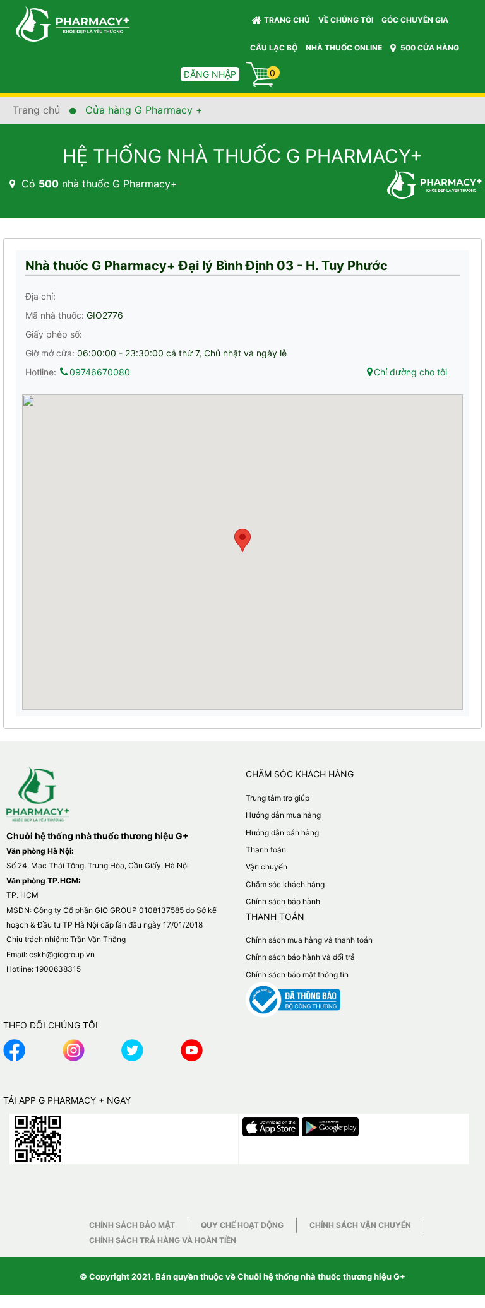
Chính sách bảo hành (283, 901)
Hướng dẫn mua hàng (283, 815)
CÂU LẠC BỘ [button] (273, 47)
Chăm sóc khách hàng (285, 884)
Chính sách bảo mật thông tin (297, 974)
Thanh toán (266, 849)
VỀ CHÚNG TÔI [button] (345, 20)
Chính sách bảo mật (132, 1225)
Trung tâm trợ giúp (277, 798)
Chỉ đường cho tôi (410, 372)
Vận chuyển (266, 866)
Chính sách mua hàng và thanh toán (309, 940)
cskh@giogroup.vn (62, 954)
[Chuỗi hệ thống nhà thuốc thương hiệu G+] (66, 23)
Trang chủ (287, 20)
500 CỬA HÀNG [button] (428, 47)
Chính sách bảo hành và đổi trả (300, 957)
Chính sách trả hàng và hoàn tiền (162, 1240)
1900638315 (58, 969)
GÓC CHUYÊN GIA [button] (415, 20)
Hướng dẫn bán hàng (282, 832)
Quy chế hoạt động (242, 1225)
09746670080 (99, 372)
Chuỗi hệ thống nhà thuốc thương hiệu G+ (321, 1276)
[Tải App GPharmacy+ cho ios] (272, 1124)
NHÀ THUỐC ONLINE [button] (344, 47)
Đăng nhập (210, 74)
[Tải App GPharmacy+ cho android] (330, 1124)
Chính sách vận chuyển (360, 1225)
